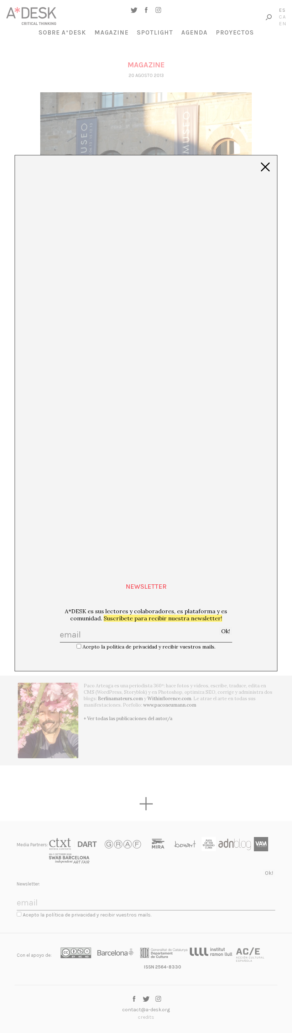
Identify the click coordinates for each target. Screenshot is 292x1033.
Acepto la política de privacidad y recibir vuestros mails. (149, 647)
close (265, 167)
